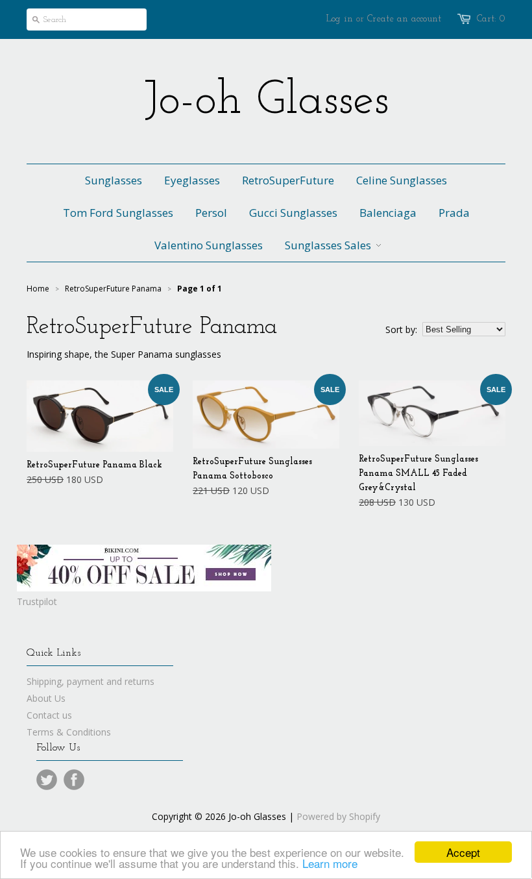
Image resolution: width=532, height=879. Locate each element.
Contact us (49, 715)
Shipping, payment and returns (90, 681)
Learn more (329, 863)
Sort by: (401, 329)
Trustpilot (37, 601)
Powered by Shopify (338, 816)
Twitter (46, 779)
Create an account (404, 19)
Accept (463, 852)
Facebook (74, 779)
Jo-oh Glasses (266, 101)
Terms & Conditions (69, 732)
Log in (339, 19)
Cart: (491, 19)
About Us (46, 698)
